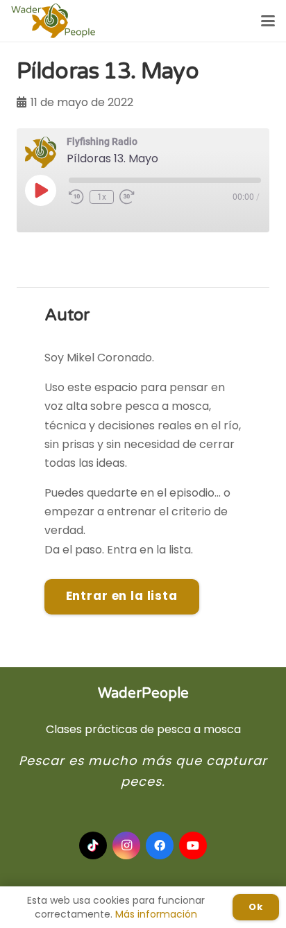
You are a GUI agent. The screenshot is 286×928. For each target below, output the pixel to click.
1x (101, 197)
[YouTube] (193, 845)
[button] (268, 21)
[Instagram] (126, 845)
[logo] (53, 20)
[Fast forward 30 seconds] (127, 197)
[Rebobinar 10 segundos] (76, 197)
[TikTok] (93, 845)
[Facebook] (160, 845)
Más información (156, 914)
